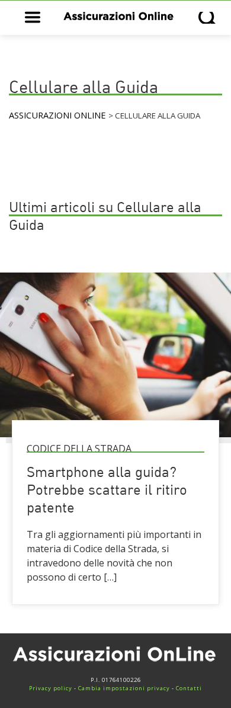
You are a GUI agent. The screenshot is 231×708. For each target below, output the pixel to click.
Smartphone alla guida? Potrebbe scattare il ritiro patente (107, 491)
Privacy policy (50, 688)
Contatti (189, 688)
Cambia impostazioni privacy (124, 688)
